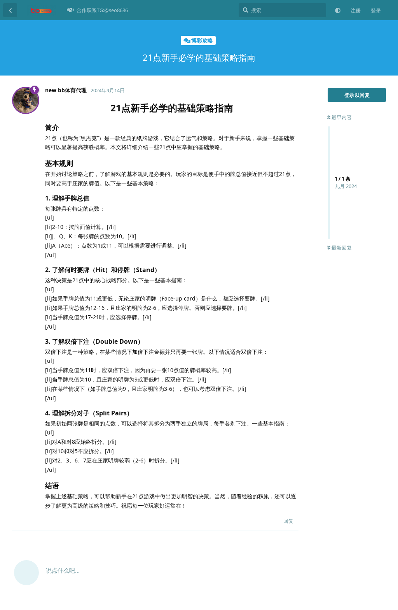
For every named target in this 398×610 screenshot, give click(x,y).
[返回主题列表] (10, 10)
